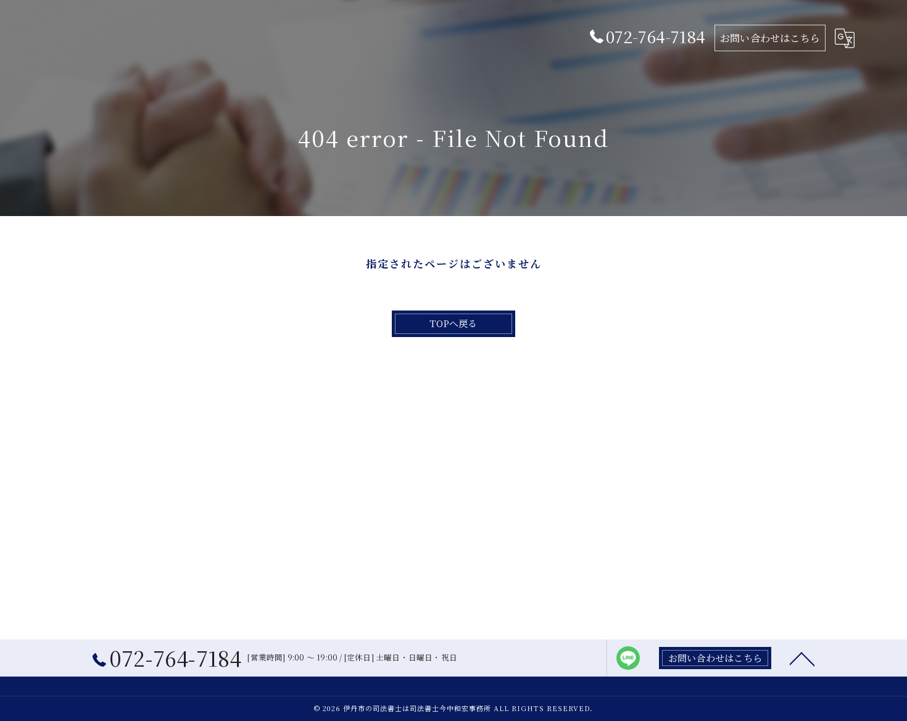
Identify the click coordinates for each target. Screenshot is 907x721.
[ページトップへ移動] (802, 658)
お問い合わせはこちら (770, 38)
